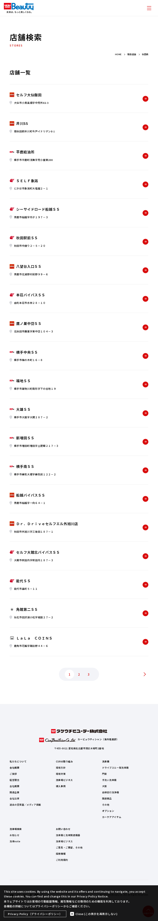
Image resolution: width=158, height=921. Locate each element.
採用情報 (61, 853)
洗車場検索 (16, 829)
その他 (105, 804)
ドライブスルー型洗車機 (115, 767)
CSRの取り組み (64, 761)
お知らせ (14, 835)
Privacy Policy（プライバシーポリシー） (35, 914)
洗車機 (105, 761)
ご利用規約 (62, 859)
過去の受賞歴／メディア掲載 (25, 804)
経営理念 (14, 780)
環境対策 (61, 773)
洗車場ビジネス (64, 780)
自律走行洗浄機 (110, 792)
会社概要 (14, 767)
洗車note (15, 841)
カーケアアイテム (111, 817)
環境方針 (61, 767)
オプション (108, 810)
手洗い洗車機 (109, 780)
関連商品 (107, 798)
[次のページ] (144, 674)
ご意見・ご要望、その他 (69, 847)
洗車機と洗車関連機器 (68, 835)
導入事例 (61, 786)
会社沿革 (14, 798)
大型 (104, 786)
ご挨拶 (13, 773)
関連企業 (14, 792)
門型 (104, 773)
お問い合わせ (63, 829)
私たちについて (18, 761)
